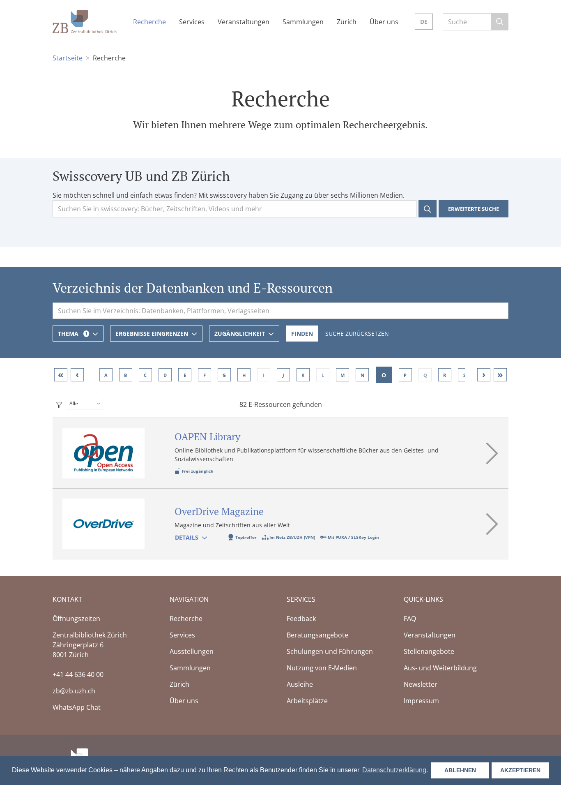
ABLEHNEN (460, 770)
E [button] (185, 375)
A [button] (106, 375)
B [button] (125, 375)
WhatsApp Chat (77, 707)
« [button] (61, 374)
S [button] (464, 375)
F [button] (204, 375)
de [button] (424, 21)
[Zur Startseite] (85, 20)
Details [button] (186, 537)
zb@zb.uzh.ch (74, 690)
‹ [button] (77, 374)
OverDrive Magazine (219, 511)
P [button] (405, 375)
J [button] (283, 375)
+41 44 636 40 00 (78, 674)
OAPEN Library (207, 436)
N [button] (362, 375)
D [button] (165, 375)
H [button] (244, 375)
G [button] (224, 375)
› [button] (483, 374)
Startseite (68, 57)
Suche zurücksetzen (357, 333)
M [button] (342, 375)
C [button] (145, 375)
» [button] (500, 374)
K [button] (302, 375)
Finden (302, 333)
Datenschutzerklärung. (395, 770)
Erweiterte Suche (473, 208)
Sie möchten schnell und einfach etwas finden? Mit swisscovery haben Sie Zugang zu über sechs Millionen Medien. (229, 195)
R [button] (445, 375)
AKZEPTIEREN (520, 770)
